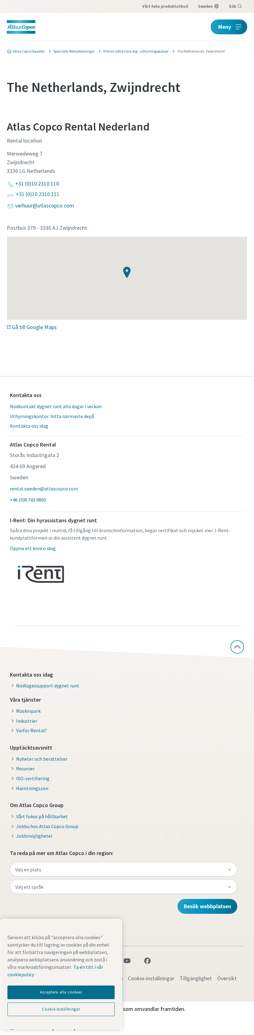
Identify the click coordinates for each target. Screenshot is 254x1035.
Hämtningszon (32, 788)
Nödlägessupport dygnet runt (47, 685)
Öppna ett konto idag (33, 548)
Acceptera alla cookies (61, 992)
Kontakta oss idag (29, 426)
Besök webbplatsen (207, 906)
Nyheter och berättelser (42, 759)
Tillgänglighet (196, 978)
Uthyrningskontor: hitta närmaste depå (52, 416)
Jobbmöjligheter (34, 836)
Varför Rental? (31, 730)
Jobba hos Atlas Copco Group (47, 826)
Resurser (25, 768)
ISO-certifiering (33, 778)
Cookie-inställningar (151, 978)
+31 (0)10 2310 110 (37, 183)
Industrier (26, 721)
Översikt (227, 978)
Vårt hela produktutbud (165, 6)
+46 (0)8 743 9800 (28, 500)
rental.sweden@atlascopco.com (44, 488)
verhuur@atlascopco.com (44, 205)
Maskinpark (28, 711)
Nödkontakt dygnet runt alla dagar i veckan (56, 406)
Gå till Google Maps (34, 327)
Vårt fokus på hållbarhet (42, 816)
